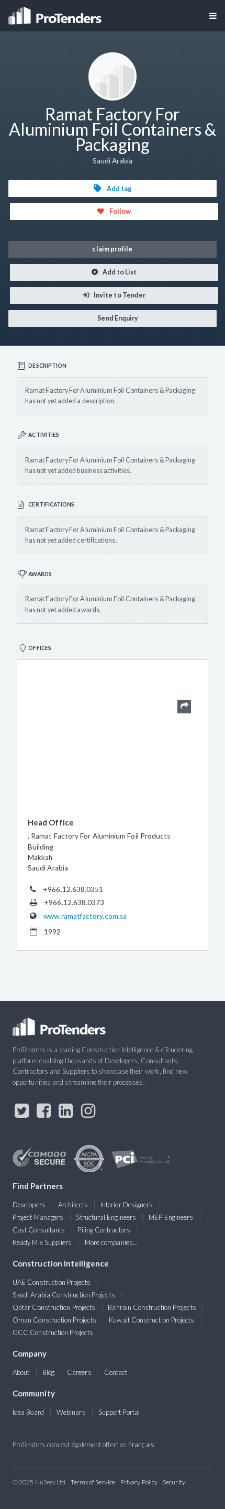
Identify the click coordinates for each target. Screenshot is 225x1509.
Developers (29, 1204)
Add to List (119, 272)
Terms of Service (93, 1482)
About (21, 1372)
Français (141, 1444)
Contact (116, 1372)
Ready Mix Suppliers (42, 1242)
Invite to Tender (119, 295)
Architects (73, 1204)
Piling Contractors (103, 1230)
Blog (48, 1372)
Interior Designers (126, 1204)
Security (174, 1482)
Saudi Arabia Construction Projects (64, 1295)
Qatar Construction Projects (54, 1307)
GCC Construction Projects (53, 1332)
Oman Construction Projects (54, 1320)
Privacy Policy (139, 1482)
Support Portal (119, 1412)
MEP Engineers (171, 1217)
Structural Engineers (106, 1217)
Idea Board (28, 1412)
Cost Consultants (39, 1230)
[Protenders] (56, 12)
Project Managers (38, 1217)
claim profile (112, 249)
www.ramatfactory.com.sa (85, 916)
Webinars (71, 1412)
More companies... (111, 1242)
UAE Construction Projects (52, 1282)
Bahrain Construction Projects (152, 1307)
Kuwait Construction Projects (151, 1320)
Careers (79, 1372)
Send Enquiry (117, 318)
